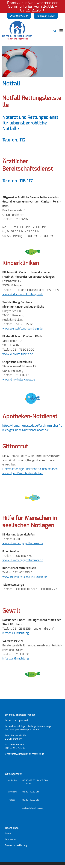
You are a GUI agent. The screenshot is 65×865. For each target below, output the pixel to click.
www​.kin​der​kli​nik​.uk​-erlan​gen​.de (22, 294)
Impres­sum (10, 839)
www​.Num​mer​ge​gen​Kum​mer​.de (22, 543)
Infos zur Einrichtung (15, 633)
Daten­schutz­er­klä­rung (16, 845)
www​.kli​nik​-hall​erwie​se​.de (18, 379)
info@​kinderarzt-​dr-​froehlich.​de (28, 754)
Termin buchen (47, 16)
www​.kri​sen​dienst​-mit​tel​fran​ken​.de (24, 577)
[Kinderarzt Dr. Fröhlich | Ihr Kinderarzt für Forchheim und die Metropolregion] (17, 29)
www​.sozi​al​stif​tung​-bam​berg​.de (22, 328)
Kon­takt (8, 833)
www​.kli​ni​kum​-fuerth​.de (17, 354)
